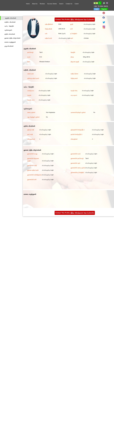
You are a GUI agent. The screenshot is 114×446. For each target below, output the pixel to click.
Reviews (42, 3)
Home (28, 3)
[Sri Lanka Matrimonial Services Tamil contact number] (100, 3)
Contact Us (69, 3)
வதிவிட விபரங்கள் (10, 22)
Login (96, 9)
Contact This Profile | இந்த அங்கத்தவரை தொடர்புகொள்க (74, 19)
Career (77, 3)
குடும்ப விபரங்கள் (10, 34)
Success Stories (52, 3)
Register (104, 9)
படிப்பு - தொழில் (9, 26)
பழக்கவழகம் (8, 30)
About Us (34, 3)
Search (61, 3)
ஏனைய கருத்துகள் (10, 42)
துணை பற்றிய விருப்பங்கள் (12, 38)
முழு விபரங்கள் (9, 46)
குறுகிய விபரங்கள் (10, 18)
